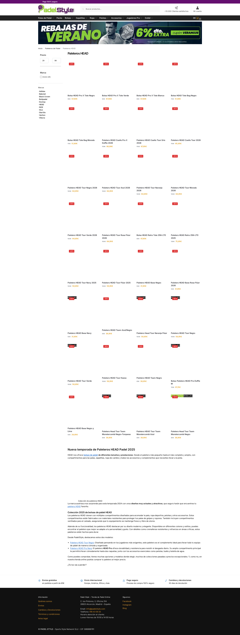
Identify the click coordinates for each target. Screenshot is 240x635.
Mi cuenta (197, 11)
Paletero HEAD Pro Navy (81, 548)
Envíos (41, 605)
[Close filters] (63, 53)
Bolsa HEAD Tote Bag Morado (81, 140)
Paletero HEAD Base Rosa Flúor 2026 (185, 284)
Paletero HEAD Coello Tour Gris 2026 (151, 141)
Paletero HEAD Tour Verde (80, 381)
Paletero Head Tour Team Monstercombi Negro (182, 432)
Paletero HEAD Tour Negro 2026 (82, 188)
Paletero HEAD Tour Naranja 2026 (149, 189)
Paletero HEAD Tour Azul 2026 (116, 188)
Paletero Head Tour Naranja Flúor (152, 333)
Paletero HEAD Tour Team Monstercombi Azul (148, 432)
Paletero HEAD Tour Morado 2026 (184, 189)
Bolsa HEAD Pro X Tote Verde (115, 95)
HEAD (45, 77)
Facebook (127, 601)
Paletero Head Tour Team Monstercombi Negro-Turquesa (116, 432)
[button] (197, 18)
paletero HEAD (74, 506)
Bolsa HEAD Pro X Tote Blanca (150, 95)
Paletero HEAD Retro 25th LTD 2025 (184, 236)
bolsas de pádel (91, 455)
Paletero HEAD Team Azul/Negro (117, 330)
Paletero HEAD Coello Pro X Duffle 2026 (114, 141)
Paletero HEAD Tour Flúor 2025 (116, 282)
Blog (125, 608)
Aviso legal (43, 618)
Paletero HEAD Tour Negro (183, 333)
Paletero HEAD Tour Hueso (114, 378)
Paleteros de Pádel (52, 48)
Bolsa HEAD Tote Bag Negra (183, 95)
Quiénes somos (45, 601)
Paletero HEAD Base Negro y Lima (81, 429)
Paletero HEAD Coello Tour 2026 (186, 140)
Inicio (40, 48)
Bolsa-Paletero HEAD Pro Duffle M (185, 382)
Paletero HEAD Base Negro (149, 282)
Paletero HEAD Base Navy (79, 333)
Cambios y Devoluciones (49, 610)
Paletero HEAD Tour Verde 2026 (82, 235)
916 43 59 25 (95, 611)
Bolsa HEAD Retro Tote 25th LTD (151, 235)
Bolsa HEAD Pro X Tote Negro (81, 95)
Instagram (127, 604)
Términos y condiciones (49, 614)
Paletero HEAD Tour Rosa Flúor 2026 (116, 236)
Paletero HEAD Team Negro (149, 378)
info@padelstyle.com (95, 609)
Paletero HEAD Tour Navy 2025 (82, 282)
